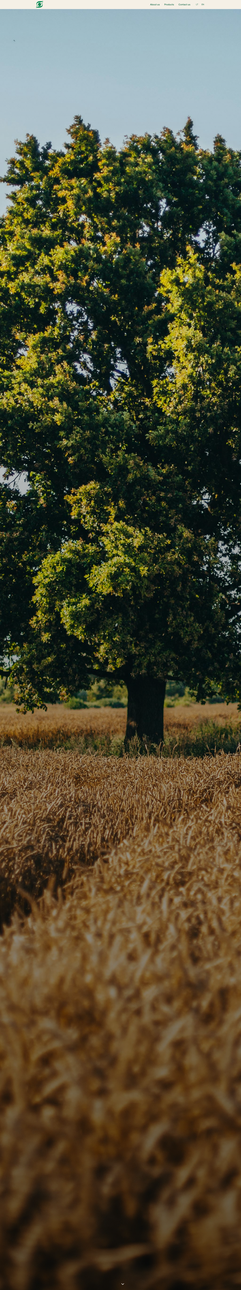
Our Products (108, 655)
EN (203, 4)
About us (155, 4)
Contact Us (134, 655)
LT (197, 4)
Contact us (184, 4)
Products (169, 4)
